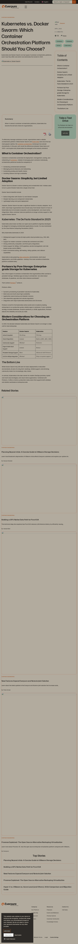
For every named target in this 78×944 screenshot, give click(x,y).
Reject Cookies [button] (18, 935)
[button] (10, 938)
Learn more (7, 931)
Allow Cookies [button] (8, 935)
